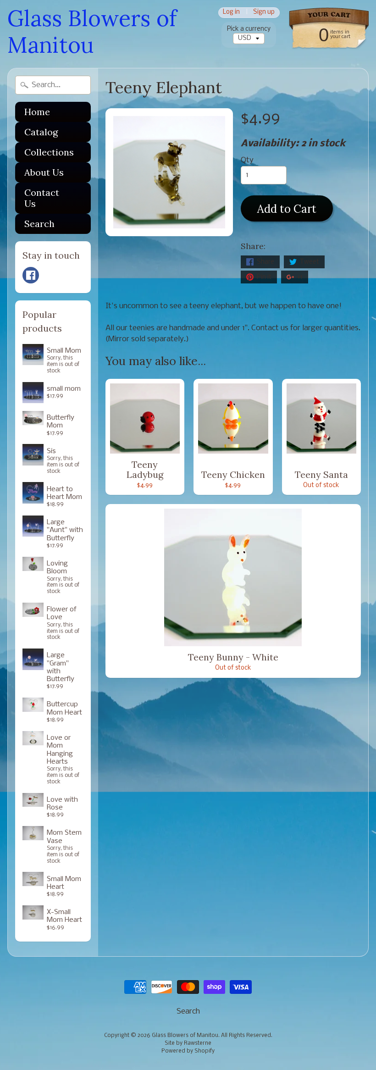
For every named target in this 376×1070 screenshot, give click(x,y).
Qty (247, 160)
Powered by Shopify (188, 1051)
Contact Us (41, 198)
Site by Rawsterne (188, 1043)
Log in (231, 13)
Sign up (264, 13)
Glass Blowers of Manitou (92, 31)
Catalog (41, 132)
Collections (49, 152)
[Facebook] (30, 275)
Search (39, 223)
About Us (44, 172)
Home (37, 111)
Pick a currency (249, 29)
